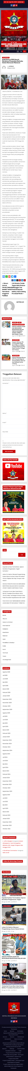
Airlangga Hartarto (14, 46)
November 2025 (7, 702)
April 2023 (5, 808)
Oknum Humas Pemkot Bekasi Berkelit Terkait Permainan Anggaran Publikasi (7, 289)
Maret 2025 (6, 730)
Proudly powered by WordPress (9, 1027)
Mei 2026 (5, 682)
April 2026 (5, 685)
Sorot (19, 322)
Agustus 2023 (6, 795)
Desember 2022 (7, 822)
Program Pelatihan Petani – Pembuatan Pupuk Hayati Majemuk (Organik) (13, 1061)
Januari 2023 (6, 818)
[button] (21, 51)
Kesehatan (6, 632)
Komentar (6, 383)
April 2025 (5, 726)
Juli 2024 (5, 757)
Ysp (13, 931)
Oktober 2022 (6, 829)
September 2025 (7, 709)
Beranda (12, 1031)
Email (4, 422)
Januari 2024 (6, 777)
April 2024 (5, 767)
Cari (4, 550)
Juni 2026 (5, 679)
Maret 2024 (6, 771)
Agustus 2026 (6, 672)
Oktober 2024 (6, 747)
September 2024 (7, 750)
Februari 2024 (6, 774)
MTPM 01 (11, 66)
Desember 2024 (7, 740)
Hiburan (5, 619)
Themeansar (14, 1029)
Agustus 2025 (6, 713)
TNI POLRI (14, 324)
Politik (4, 646)
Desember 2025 (7, 699)
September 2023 (7, 791)
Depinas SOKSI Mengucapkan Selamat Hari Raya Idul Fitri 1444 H (13, 1034)
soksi (25, 44)
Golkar (20, 46)
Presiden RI (10, 44)
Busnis (4, 615)
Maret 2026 (6, 689)
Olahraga (12, 1048)
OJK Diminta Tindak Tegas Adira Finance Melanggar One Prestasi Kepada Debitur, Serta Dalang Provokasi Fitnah (19, 288)
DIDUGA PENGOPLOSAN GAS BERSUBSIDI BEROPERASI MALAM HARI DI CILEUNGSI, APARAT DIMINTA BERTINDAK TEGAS (14, 586)
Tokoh (4, 656)
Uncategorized (6, 57)
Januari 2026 (6, 696)
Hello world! (6, 852)
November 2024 (7, 743)
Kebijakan (5, 629)
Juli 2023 (5, 798)
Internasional (6, 625)
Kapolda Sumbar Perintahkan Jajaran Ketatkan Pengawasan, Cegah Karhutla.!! (13, 569)
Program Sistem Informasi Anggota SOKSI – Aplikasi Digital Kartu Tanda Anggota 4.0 (13, 1065)
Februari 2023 (6, 815)
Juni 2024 (5, 760)
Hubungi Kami (8, 1039)
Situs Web (5, 432)
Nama (5, 413)
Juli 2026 (5, 675)
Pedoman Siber (21, 1048)
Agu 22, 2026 (15, 336)
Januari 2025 (6, 737)
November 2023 (7, 784)
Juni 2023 (5, 801)
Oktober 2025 (6, 706)
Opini (4, 639)
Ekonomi (5, 1037)
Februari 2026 (6, 692)
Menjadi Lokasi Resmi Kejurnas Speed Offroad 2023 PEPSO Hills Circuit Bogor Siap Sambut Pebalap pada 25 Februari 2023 (13, 1044)
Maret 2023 (6, 812)
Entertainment (20, 1037)
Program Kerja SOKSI (13, 1058)
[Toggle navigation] (18, 51)
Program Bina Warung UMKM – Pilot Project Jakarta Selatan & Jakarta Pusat (13, 1055)
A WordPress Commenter (10, 850)
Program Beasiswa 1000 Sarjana (13, 1052)
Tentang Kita (13, 1068)
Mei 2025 (5, 723)
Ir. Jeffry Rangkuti (7, 841)
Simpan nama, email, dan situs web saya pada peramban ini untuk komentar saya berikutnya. (14, 445)
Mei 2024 (5, 764)
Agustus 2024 (6, 754)
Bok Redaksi (20, 1031)
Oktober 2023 (6, 788)
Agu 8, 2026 (15, 351)
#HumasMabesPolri (18, 44)
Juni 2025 (5, 719)
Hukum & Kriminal (7, 622)
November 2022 (7, 825)
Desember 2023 (7, 781)
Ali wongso (4, 44)
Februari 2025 (6, 733)
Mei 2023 (5, 805)
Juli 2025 (5, 716)
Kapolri (6, 46)
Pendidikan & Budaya (8, 642)
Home (5, 1031)
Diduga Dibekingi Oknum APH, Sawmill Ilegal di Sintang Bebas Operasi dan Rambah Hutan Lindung (19, 360)
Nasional (15, 322)
